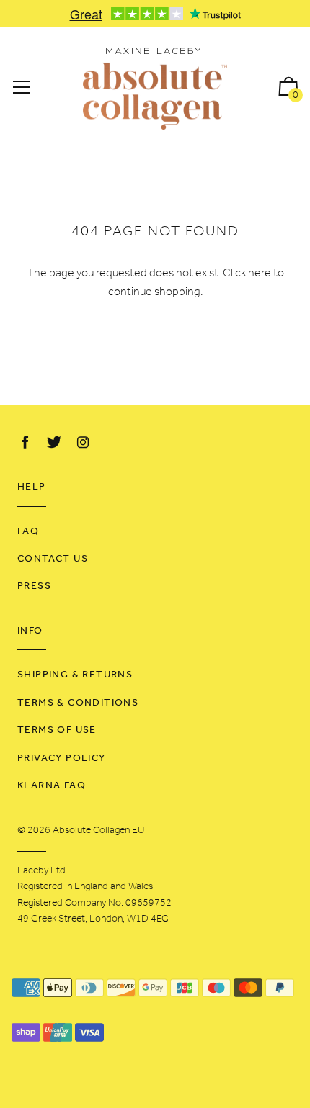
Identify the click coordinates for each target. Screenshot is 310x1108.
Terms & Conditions (77, 703)
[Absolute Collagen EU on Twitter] (54, 442)
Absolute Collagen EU (98, 830)
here (259, 273)
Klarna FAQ (51, 785)
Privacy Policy (61, 758)
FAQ (28, 531)
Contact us (52, 559)
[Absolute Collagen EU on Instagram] (83, 442)
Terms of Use (57, 730)
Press (34, 586)
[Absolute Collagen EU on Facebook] (25, 442)
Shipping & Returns (75, 675)
